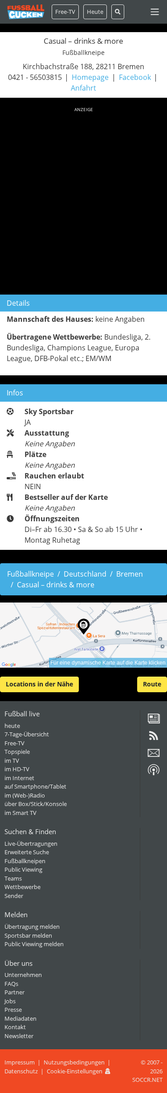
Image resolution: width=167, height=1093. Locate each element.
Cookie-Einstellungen (74, 1071)
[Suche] (117, 11)
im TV (11, 760)
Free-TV (65, 12)
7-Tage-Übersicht (26, 734)
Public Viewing (23, 869)
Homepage (90, 77)
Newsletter (18, 1036)
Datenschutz (21, 1071)
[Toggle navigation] (155, 11)
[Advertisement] (83, 199)
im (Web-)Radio (24, 795)
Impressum (19, 1062)
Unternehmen (23, 975)
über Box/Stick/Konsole (35, 804)
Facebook (135, 77)
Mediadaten (20, 1018)
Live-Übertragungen (30, 843)
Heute (95, 12)
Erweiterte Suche (26, 852)
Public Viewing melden (34, 944)
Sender (13, 896)
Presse (13, 1010)
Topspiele (17, 752)
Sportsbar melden (28, 935)
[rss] (154, 739)
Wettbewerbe (22, 887)
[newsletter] (154, 756)
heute (12, 726)
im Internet (19, 778)
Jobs (10, 1001)
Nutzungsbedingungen (74, 1062)
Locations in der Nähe (39, 684)
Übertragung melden (32, 927)
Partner (14, 992)
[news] (154, 722)
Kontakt (15, 1027)
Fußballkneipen (24, 861)
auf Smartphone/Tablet (35, 786)
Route (152, 684)
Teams (13, 878)
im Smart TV (20, 813)
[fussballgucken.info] (25, 11)
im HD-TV (16, 769)
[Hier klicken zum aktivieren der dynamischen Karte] (83, 635)
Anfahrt (83, 88)
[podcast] (154, 773)
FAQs (11, 984)
